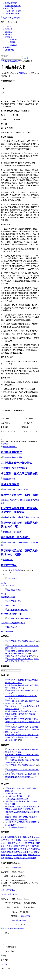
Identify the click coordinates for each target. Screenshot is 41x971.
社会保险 (25, 843)
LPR (6, 843)
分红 (36, 840)
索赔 (16, 846)
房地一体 (9, 855)
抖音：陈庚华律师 (12, 8)
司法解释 (34, 849)
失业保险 (24, 840)
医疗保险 (5, 840)
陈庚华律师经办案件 (13, 6)
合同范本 (16, 61)
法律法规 (8, 29)
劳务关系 (19, 852)
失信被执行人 (33, 855)
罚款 (15, 849)
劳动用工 (8, 34)
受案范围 (31, 840)
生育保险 (17, 840)
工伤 (11, 840)
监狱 (13, 846)
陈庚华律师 (16, 18)
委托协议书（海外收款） (15, 537)
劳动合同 (10, 849)
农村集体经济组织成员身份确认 (14, 837)
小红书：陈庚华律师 (13, 11)
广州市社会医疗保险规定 (16, 827)
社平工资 (27, 852)
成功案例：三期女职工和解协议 (19, 473)
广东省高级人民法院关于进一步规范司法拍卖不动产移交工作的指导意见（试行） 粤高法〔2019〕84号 (22, 737)
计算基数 (11, 852)
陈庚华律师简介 (11, 3)
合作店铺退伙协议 (11, 452)
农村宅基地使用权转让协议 (16, 462)
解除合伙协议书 (10, 484)
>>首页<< (9, 27)
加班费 (18, 843)
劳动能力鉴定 (34, 843)
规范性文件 (18, 858)
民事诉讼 (13, 42)
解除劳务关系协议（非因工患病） (20, 495)
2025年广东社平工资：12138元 (18, 796)
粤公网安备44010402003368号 (14, 928)
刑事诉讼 (8, 32)
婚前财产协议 (9, 565)
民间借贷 (34, 852)
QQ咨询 (4, 964)
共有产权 (34, 846)
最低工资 (11, 843)
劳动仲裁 (13, 40)
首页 (2, 61)
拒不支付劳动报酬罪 (29, 858)
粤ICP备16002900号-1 (20, 920)
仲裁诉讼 (8, 37)
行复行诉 (13, 45)
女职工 (30, 837)
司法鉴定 (9, 857)
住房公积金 (17, 855)
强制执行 (8, 47)
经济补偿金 (5, 846)
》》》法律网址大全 (12, 14)
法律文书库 (9, 50)
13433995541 (16, 867)
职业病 (27, 849)
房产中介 (21, 849)
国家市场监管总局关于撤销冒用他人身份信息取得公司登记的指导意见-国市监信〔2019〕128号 (22, 721)
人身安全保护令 (25, 846)
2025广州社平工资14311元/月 (17, 799)
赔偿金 (25, 855)
